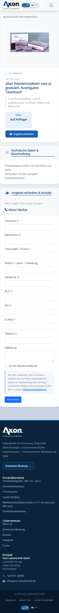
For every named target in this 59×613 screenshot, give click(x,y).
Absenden (13, 399)
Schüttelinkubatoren (13, 486)
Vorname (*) (12, 220)
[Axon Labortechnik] (16, 433)
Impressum (11, 600)
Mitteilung (11, 347)
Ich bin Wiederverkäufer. (23, 365)
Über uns (7, 524)
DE (26, 607)
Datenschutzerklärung (35, 389)
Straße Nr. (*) (12, 277)
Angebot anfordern (23, 134)
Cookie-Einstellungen (43, 600)
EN (35, 607)
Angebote (8, 540)
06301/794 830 (17, 209)
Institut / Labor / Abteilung (21, 263)
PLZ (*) (8, 291)
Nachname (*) (13, 235)
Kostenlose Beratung (18, 465)
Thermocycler (10, 491)
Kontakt (7, 535)
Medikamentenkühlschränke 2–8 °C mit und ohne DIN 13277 (29, 504)
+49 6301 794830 (15, 575)
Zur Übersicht (15, 73)
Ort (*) (8, 305)
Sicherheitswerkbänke (14, 511)
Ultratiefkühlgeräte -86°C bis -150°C (22, 481)
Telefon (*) (10, 333)
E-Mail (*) (10, 319)
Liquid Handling (11, 497)
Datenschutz (25, 600)
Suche (6, 545)
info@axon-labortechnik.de (21, 581)
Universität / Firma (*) (17, 249)
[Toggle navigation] (51, 5)
